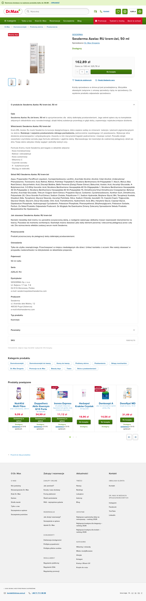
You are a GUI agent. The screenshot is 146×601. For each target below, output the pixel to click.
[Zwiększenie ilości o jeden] (87, 72)
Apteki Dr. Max (49, 525)
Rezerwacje (55, 21)
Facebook (112, 507)
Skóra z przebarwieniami (86, 368)
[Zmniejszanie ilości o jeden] (77, 72)
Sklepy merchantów (119, 363)
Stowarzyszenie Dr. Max (20, 490)
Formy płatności (50, 494)
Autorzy (79, 498)
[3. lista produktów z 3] (76, 437)
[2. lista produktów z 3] (73, 437)
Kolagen (79, 559)
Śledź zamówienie (50, 498)
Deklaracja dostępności (52, 540)
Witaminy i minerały (83, 547)
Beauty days (56, 368)
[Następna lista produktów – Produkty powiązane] (135, 437)
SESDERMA (77, 34)
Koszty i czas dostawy (52, 490)
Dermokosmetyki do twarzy (40, 363)
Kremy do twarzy (63, 363)
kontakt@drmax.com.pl (16, 593)
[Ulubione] (118, 11)
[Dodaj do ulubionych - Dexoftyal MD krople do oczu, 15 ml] (135, 387)
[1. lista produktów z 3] (70, 437)
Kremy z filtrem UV (83, 563)
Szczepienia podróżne (19, 514)
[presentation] (18, 393)
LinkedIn (112, 515)
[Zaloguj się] (125, 11)
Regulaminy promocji (51, 571)
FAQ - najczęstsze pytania (53, 502)
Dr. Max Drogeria (92, 43)
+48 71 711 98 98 (39, 593)
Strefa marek (16, 502)
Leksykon (79, 494)
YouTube (112, 511)
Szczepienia (68, 21)
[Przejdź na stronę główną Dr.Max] (13, 11)
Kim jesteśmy (16, 486)
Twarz (69, 368)
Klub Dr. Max (40, 21)
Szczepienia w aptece (19, 510)
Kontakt (112, 486)
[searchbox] (57, 11)
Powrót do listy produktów (20, 455)
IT (141, 593)
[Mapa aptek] (95, 11)
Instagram (112, 503)
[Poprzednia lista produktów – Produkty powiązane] (129, 437)
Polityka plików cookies (52, 548)
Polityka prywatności (51, 544)
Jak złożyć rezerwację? (52, 517)
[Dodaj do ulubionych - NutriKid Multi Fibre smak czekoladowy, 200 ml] (27, 387)
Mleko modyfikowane (84, 551)
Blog (79, 21)
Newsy (78, 486)
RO (139, 593)
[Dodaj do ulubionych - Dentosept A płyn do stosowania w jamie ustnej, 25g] (114, 387)
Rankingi (79, 490)
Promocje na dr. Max (37, 368)
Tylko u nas (27, 21)
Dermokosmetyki (17, 363)
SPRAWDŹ (55, 3)
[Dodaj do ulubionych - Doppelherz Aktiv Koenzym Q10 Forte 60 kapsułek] (49, 387)
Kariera (13, 498)
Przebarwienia (100, 363)
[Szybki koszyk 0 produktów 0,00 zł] (139, 11)
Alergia (79, 555)
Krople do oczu (82, 567)
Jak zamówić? (49, 486)
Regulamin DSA (49, 567)
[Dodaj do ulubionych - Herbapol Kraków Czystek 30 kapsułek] (92, 387)
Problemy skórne (82, 363)
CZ (132, 593)
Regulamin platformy (51, 563)
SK (136, 593)
